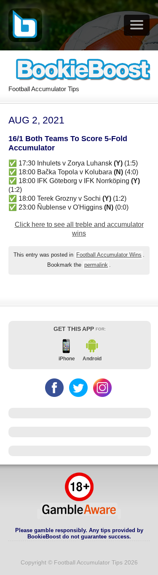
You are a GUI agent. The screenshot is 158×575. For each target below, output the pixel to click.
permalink (96, 265)
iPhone (67, 359)
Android (92, 359)
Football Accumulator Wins (109, 255)
